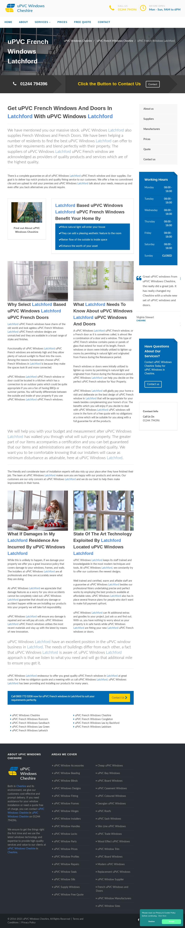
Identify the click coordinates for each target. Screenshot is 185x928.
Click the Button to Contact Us (107, 83)
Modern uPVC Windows (111, 864)
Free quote (82, 22)
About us (148, 109)
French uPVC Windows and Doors (112, 889)
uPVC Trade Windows (110, 834)
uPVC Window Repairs (66, 864)
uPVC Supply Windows (67, 887)
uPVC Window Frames (66, 803)
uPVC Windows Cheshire (26, 715)
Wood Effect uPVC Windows (114, 841)
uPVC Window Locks (65, 834)
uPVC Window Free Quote (68, 894)
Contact (104, 22)
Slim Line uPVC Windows (112, 826)
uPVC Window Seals (65, 872)
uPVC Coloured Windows (112, 796)
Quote (146, 149)
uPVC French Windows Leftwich (30, 730)
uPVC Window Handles (67, 826)
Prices (62, 22)
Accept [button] (171, 921)
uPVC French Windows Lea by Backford (97, 723)
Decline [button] (152, 921)
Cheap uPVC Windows (110, 765)
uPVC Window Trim (108, 849)
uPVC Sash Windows (109, 819)
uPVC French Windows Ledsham (93, 727)
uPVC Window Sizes (109, 906)
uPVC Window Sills (64, 879)
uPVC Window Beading (67, 773)
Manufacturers (151, 129)
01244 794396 (127, 9)
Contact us (149, 159)
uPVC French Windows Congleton (94, 719)
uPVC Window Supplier (111, 879)
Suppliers (148, 119)
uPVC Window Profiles (66, 857)
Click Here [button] (162, 916)
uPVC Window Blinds (66, 781)
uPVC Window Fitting (66, 796)
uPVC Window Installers (67, 819)
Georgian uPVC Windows (112, 803)
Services (41, 22)
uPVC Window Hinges (66, 811)
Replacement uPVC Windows (114, 872)
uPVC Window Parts (65, 841)
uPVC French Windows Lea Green (31, 727)
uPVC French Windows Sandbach (31, 723)
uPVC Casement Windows (112, 788)
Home (8, 22)
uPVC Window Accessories (69, 765)
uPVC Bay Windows (109, 773)
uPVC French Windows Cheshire (93, 715)
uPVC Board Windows (110, 781)
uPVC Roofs (104, 811)
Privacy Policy (28, 922)
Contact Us (118, 698)
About (23, 22)
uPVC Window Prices (66, 849)
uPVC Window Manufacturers (114, 898)
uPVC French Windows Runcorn (30, 719)
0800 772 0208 (24, 696)
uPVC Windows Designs (67, 788)
